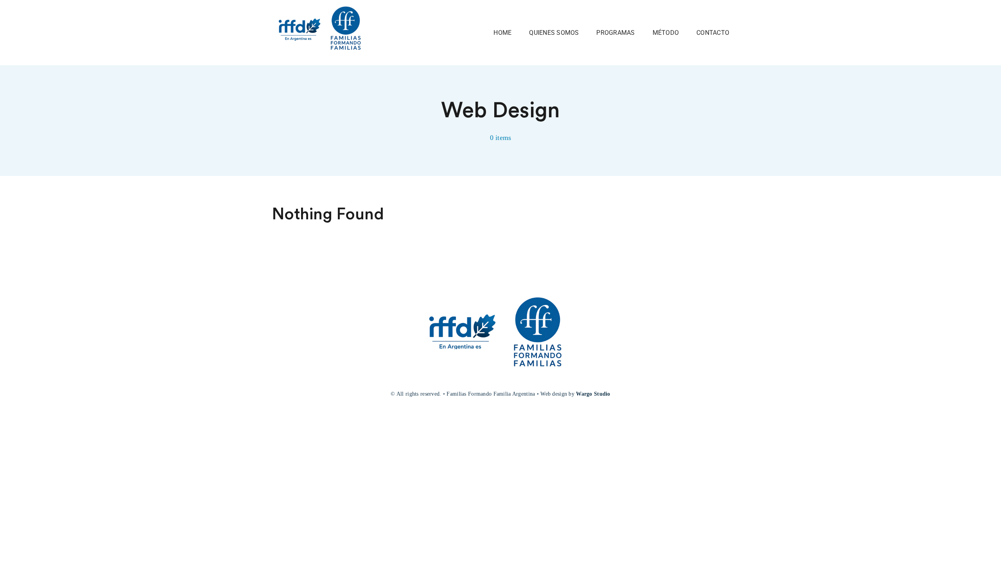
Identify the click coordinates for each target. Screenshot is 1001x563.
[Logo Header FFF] (323, 6)
